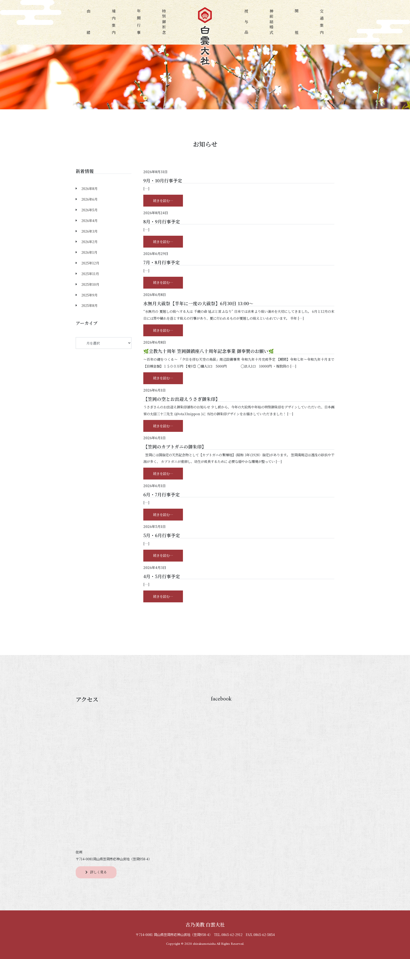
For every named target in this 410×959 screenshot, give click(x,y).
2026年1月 (89, 252)
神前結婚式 (271, 22)
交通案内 (322, 22)
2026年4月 (89, 220)
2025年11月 (90, 273)
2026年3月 (89, 231)
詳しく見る (98, 871)
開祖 (296, 22)
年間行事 (139, 22)
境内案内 (113, 22)
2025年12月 (90, 262)
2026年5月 (89, 209)
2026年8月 (89, 188)
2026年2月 (89, 241)
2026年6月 (89, 199)
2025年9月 (89, 294)
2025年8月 (89, 305)
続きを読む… (168, 200)
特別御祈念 (164, 22)
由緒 (88, 22)
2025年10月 (90, 284)
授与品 (246, 22)
